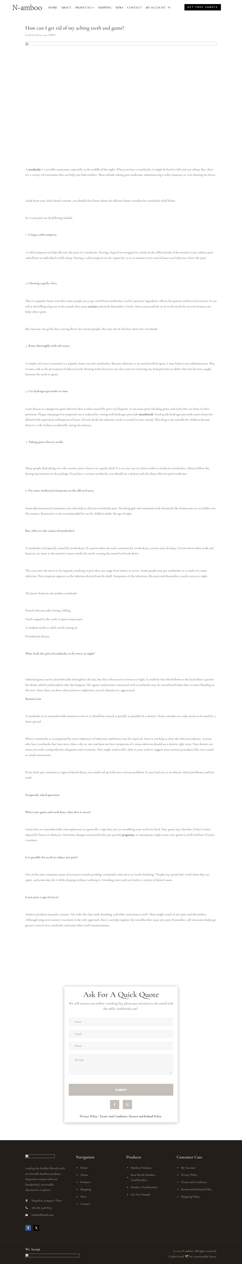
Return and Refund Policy (145, 1116)
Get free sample (202, 7)
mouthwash (146, 414)
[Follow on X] (127, 1104)
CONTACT (134, 7)
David (31, 34)
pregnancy (128, 835)
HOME (52, 7)
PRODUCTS (83, 7)
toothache (34, 169)
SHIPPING (104, 7)
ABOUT (66, 7)
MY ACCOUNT (155, 7)
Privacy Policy (89, 1116)
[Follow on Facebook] (114, 1104)
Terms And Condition (113, 1116)
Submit (121, 1090)
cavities (92, 306)
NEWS (119, 7)
